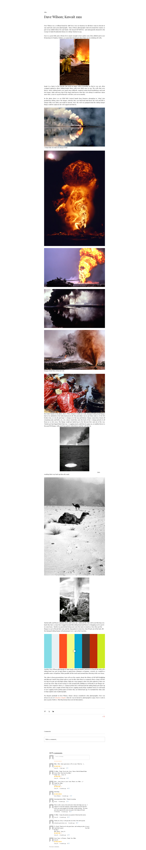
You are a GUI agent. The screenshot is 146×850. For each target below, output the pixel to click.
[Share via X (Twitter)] (49, 711)
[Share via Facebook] (45, 711)
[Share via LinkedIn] (53, 711)
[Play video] (74, 651)
